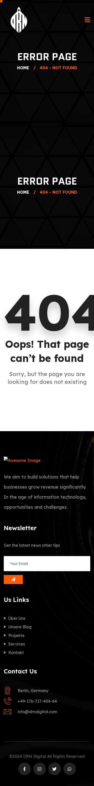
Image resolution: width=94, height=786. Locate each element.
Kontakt (16, 652)
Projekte (16, 635)
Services (16, 643)
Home (24, 67)
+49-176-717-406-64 (37, 701)
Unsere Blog (20, 626)
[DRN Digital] (19, 20)
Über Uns (16, 618)
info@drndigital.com (37, 711)
